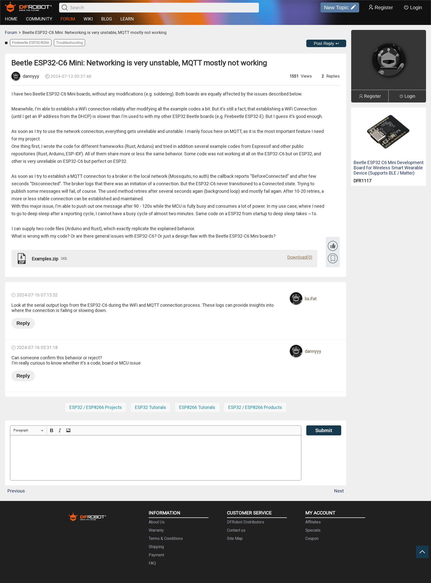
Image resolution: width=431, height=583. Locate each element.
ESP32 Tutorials (150, 407)
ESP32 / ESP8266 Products (255, 407)
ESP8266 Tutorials (197, 407)
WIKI (88, 18)
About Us (157, 522)
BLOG (106, 18)
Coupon (312, 538)
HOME (11, 18)
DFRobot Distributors (245, 522)
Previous (16, 490)
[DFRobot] (28, 7)
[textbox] (155, 457)
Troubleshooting (69, 42)
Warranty (156, 530)
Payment (156, 555)
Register (384, 7)
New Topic (336, 7)
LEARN (127, 18)
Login (416, 7)
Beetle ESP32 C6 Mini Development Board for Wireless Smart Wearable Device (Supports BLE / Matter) (389, 168)
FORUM (68, 18)
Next (339, 490)
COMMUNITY (39, 18)
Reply (23, 323)
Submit (323, 430)
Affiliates (313, 522)
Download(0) (299, 257)
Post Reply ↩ (326, 43)
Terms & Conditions (166, 538)
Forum (11, 32)
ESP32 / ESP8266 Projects (95, 407)
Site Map (235, 538)
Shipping (156, 546)
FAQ (152, 563)
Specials (313, 530)
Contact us (236, 530)
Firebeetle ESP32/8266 (30, 42)
